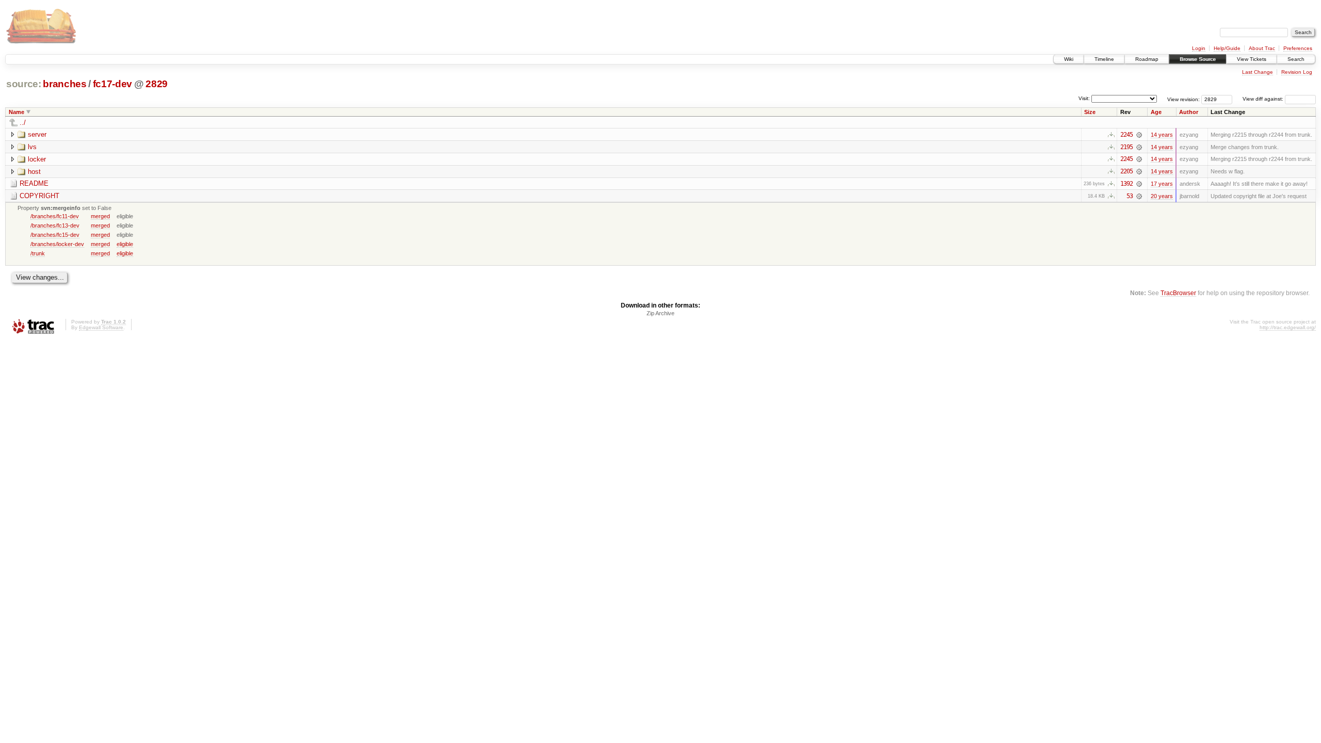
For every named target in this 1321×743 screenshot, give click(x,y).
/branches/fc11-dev (54, 216)
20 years (1162, 196)
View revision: (1183, 99)
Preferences (1297, 48)
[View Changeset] (1139, 134)
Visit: (1084, 98)
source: (23, 83)
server (37, 134)
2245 (1126, 134)
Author (1188, 112)
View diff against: (1264, 99)
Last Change (1257, 72)
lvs (32, 147)
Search (1295, 59)
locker (37, 159)
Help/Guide (1227, 48)
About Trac (1262, 48)
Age (1156, 112)
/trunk (37, 253)
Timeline (1104, 59)
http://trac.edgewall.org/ (1288, 327)
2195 (1126, 147)
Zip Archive (660, 313)
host (34, 171)
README (34, 183)
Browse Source (1198, 59)
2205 (1126, 171)
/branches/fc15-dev (54, 235)
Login (1198, 48)
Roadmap (1146, 59)
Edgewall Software (101, 327)
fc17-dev (112, 83)
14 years (1162, 135)
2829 (157, 83)
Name (16, 112)
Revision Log (1296, 72)
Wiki (1068, 59)
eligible (125, 244)
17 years (1162, 184)
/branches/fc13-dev (54, 225)
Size (1090, 112)
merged (100, 216)
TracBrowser (1178, 292)
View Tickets (1251, 59)
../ (23, 122)
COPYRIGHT (39, 196)
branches (64, 83)
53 (1129, 196)
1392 (1126, 183)
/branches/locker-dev (57, 244)
